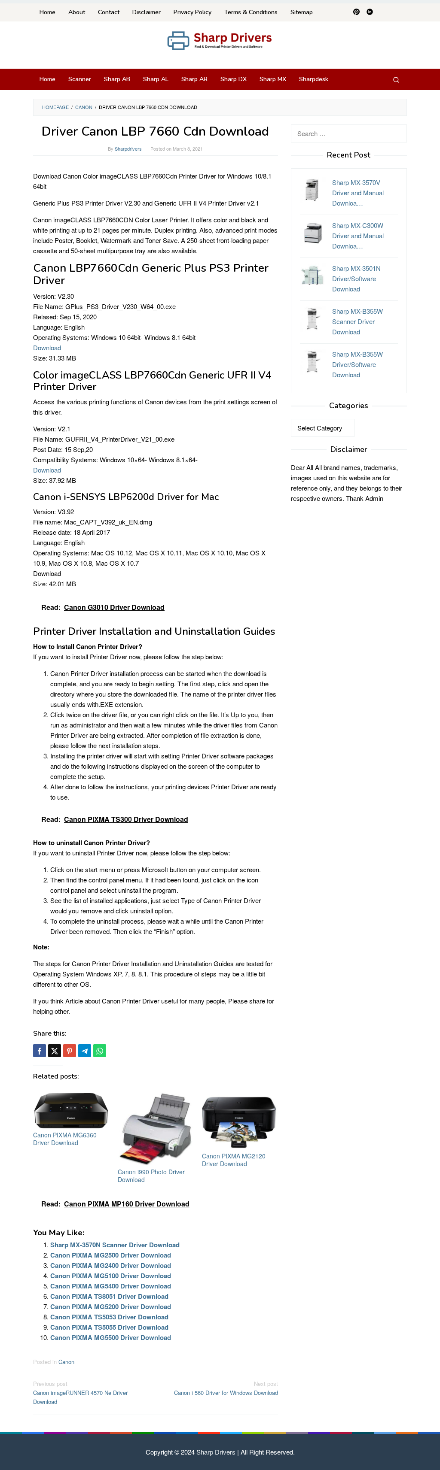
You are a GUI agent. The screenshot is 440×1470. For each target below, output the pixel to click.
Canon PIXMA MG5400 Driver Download (110, 1286)
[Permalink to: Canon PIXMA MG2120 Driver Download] (240, 1120)
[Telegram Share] (84, 1050)
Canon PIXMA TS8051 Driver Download (109, 1296)
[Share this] (39, 1050)
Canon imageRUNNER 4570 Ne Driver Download (80, 1392)
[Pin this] (69, 1050)
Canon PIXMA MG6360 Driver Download (65, 1139)
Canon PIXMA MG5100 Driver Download (110, 1275)
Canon (66, 1362)
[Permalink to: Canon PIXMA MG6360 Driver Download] (71, 1109)
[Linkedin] (369, 12)
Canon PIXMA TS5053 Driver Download (109, 1316)
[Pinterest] (356, 12)
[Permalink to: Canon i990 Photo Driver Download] (156, 1128)
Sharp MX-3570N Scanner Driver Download (115, 1244)
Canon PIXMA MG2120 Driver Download (234, 1160)
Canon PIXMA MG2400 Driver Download (110, 1265)
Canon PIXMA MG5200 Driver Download (110, 1306)
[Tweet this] (54, 1050)
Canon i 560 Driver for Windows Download (226, 1388)
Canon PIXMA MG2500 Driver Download (110, 1255)
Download (47, 347)
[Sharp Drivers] (220, 39)
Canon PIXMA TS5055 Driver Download (109, 1327)
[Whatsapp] (99, 1050)
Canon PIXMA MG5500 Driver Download (110, 1337)
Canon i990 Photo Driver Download (151, 1175)
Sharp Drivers (215, 1451)
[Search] (396, 79)
